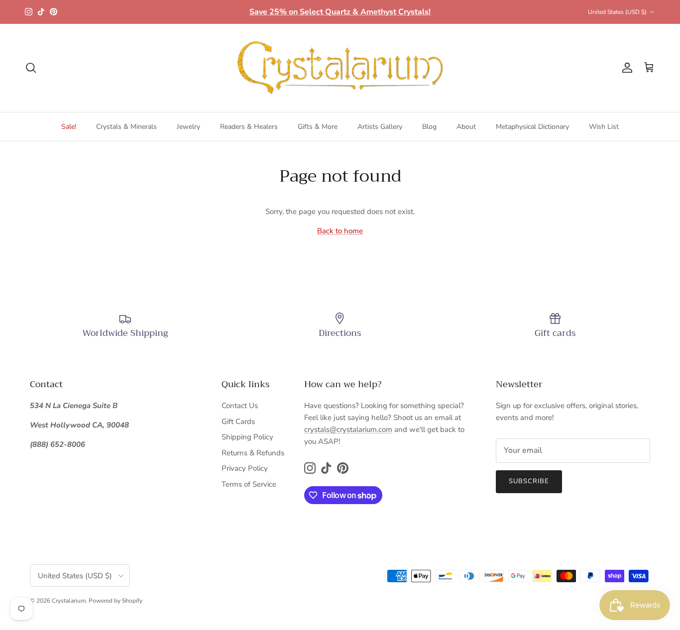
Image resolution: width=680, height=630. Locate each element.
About (466, 126)
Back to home (340, 231)
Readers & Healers (249, 126)
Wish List (604, 126)
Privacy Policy (245, 468)
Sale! (68, 126)
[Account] (625, 68)
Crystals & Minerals (126, 126)
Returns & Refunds (253, 453)
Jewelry (188, 126)
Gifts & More (318, 126)
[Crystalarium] (340, 68)
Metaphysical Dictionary (532, 126)
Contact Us (240, 406)
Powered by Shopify (115, 601)
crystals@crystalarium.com (348, 429)
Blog (429, 126)
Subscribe (529, 481)
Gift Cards (238, 421)
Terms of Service (249, 484)
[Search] (31, 68)
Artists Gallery (379, 126)
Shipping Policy (247, 437)
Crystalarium (69, 601)
